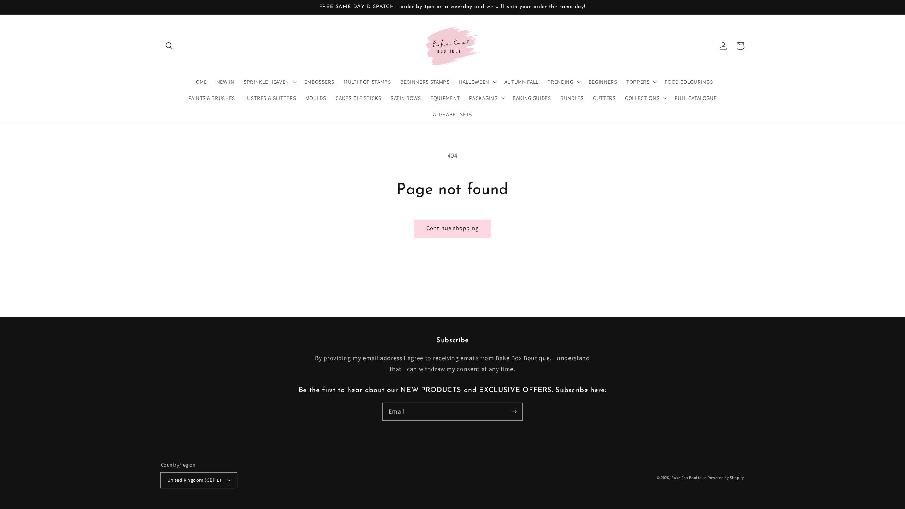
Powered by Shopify (725, 477)
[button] (169, 45)
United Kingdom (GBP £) (194, 479)
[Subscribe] (514, 411)
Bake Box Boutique (688, 477)
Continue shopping (452, 228)
